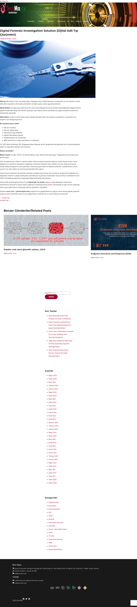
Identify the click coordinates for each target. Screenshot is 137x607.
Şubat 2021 (52, 473)
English (85, 21)
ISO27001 (52, 526)
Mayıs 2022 (52, 433)
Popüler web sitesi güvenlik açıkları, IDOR (24, 249)
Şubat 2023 (52, 402)
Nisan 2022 (52, 436)
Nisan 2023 (52, 396)
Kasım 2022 (53, 412)
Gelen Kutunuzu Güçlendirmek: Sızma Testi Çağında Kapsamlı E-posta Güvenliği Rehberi (60, 325)
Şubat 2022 (52, 443)
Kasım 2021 (53, 453)
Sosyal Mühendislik (55, 549)
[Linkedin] (29, 599)
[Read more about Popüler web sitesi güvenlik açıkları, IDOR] (46, 245)
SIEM (50, 543)
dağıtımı (48, 182)
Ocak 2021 (52, 476)
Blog (72, 21)
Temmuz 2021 (53, 456)
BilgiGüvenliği (6, 39)
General (51, 519)
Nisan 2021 (52, 466)
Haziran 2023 (53, 389)
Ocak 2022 (52, 446)
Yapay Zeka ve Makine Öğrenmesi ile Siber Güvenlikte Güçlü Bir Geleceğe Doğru (60, 344)
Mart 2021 (52, 469)
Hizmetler (30, 21)
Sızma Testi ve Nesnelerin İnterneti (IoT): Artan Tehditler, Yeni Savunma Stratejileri (61, 334)
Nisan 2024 (52, 379)
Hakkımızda (61, 21)
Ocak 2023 (52, 406)
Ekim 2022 (52, 416)
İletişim (78, 21)
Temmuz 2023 (53, 386)
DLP (50, 512)
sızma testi (10, 191)
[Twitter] (26, 599)
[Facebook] (23, 599)
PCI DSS (51, 536)
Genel (51, 516)
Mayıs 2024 (52, 375)
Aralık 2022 (52, 409)
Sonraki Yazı (5, 200)
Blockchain (52, 506)
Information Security (56, 522)
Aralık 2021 (52, 449)
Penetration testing (55, 539)
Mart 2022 (52, 439)
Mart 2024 (52, 382)
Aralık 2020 (52, 480)
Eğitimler (50, 21)
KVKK (50, 533)
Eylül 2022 (52, 419)
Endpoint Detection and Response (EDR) (111, 254)
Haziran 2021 (53, 459)
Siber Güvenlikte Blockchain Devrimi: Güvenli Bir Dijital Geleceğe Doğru (58, 353)
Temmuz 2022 (53, 426)
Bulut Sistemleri (54, 509)
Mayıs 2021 (52, 463)
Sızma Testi (53, 546)
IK (68, 21)
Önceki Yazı (5, 198)
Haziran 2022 (53, 429)
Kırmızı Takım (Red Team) (58, 529)
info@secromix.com (20, 573)
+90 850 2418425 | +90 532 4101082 (25, 571)
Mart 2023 (52, 399)
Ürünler (41, 21)
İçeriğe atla (4, 1)
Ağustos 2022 (53, 422)
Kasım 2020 (53, 483)
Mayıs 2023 (52, 392)
